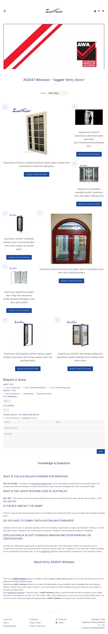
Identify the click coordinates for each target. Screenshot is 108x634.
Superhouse (45, 551)
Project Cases (35, 623)
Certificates (33, 619)
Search (6, 623)
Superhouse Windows (15, 593)
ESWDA (101, 628)
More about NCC (9, 501)
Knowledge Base (9, 626)
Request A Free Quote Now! (36, 174)
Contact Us (7, 619)
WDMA (94, 628)
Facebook (62, 619)
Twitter (61, 623)
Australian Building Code (41, 484)
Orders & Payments (37, 626)
